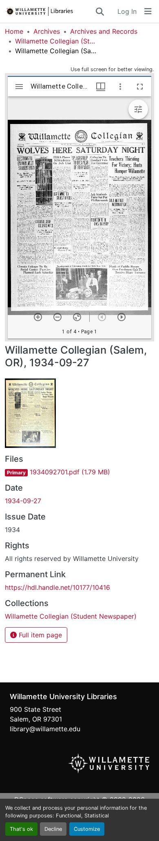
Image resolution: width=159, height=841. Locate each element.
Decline (53, 829)
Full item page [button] (39, 635)
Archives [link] (46, 31)
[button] (50, 11)
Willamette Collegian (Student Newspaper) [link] (56, 41)
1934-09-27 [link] (23, 501)
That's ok (21, 829)
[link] (79, 472)
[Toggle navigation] (148, 11)
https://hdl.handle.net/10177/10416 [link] (57, 587)
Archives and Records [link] (103, 31)
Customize (87, 829)
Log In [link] (127, 11)
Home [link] (14, 31)
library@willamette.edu (45, 729)
